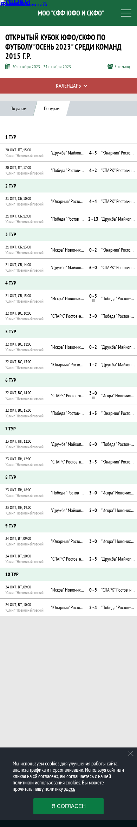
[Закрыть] (131, 753)
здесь (69, 788)
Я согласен (69, 806)
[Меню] (126, 13)
